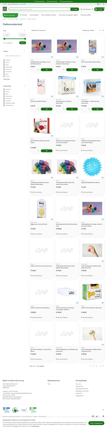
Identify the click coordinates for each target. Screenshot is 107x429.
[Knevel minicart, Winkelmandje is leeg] (95, 9)
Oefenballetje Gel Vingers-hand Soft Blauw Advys (40, 63)
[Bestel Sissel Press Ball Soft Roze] (46, 109)
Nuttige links (79, 386)
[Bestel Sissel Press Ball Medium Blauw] (97, 69)
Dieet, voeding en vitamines (49, 15)
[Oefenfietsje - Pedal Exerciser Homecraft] (92, 86)
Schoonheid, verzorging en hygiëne (68, 15)
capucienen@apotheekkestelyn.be (21, 393)
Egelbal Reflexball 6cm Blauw (90, 182)
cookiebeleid (35, 426)
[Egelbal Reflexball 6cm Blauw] (92, 167)
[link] (90, 365)
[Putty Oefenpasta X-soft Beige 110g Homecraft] (67, 334)
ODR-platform (42, 416)
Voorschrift (23, 4)
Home (4, 19)
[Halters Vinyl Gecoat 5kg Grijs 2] (42, 292)
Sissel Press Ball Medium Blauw (90, 62)
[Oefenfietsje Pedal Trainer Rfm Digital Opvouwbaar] (67, 250)
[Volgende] (103, 365)
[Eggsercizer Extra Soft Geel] (42, 209)
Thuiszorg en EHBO (86, 15)
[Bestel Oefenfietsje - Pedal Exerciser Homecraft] (97, 109)
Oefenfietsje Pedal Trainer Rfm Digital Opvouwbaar (65, 267)
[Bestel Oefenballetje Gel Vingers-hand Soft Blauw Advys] (46, 69)
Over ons (78, 384)
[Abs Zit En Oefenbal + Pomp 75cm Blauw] (42, 334)
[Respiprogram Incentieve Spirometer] (67, 86)
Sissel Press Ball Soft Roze (38, 101)
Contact (5, 4)
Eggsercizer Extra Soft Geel (39, 224)
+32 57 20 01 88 (13, 391)
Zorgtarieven (80, 396)
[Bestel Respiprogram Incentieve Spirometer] (72, 109)
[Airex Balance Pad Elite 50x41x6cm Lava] (67, 209)
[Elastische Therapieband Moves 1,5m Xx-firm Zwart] (67, 125)
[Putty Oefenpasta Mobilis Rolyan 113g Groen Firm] (92, 334)
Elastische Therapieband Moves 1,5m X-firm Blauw (91, 141)
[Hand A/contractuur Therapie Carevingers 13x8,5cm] (67, 292)
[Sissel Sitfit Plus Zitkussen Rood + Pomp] (42, 125)
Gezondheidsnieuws (13, 4)
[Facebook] (103, 410)
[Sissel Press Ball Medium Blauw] (92, 46)
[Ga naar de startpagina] (5, 9)
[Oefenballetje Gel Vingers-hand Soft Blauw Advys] (42, 46)
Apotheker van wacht (82, 391)
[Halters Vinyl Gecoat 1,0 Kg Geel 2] (92, 292)
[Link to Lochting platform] (103, 416)
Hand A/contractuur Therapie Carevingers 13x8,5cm (65, 308)
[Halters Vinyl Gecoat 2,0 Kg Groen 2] (42, 250)
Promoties (24, 15)
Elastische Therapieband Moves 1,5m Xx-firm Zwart (65, 141)
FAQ (49, 384)
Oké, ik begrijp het (96, 423)
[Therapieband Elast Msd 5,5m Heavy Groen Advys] (67, 167)
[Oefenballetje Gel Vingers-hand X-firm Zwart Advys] (92, 209)
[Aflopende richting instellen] (103, 30)
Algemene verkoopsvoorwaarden (12, 416)
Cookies (35, 416)
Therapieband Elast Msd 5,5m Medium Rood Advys (40, 183)
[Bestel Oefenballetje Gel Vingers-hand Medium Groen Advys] (72, 69)
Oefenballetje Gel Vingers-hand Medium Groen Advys (65, 63)
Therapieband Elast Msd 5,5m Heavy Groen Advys (65, 183)
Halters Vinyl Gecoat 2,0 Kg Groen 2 (41, 266)
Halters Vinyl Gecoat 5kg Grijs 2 (40, 308)
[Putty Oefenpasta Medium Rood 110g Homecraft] (92, 250)
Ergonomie (23, 19)
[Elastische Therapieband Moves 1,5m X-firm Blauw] (92, 125)
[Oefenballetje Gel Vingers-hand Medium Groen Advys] (67, 46)
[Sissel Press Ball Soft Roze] (42, 86)
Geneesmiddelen (34, 15)
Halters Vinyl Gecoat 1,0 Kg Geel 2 (91, 308)
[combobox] (40, 9)
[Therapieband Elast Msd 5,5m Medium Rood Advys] (42, 167)
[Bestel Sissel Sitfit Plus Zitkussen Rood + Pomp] (46, 150)
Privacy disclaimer (27, 416)
